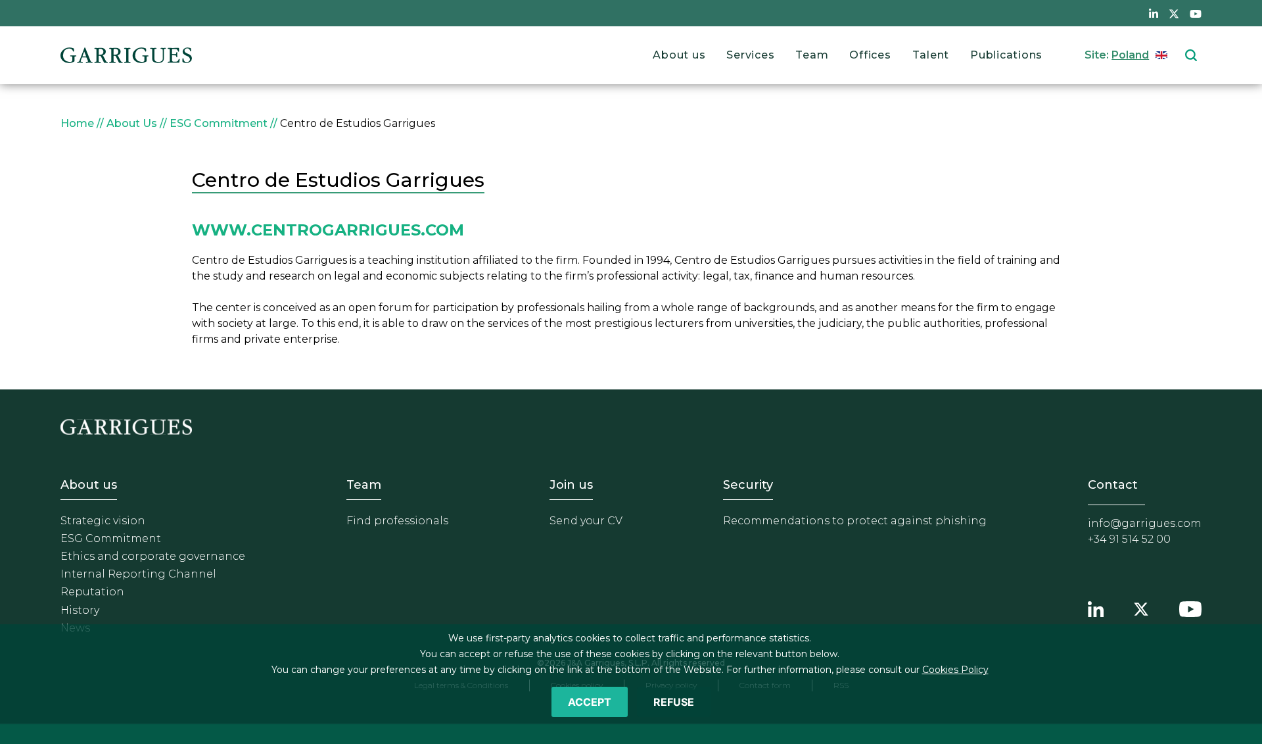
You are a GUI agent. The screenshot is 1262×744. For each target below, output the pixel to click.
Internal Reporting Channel (138, 574)
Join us (571, 485)
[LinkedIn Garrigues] (1096, 608)
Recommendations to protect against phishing (855, 520)
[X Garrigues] (1141, 608)
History (79, 610)
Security (748, 485)
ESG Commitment (219, 123)
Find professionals (397, 520)
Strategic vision (102, 520)
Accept (589, 701)
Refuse (673, 701)
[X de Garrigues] (1174, 13)
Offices (870, 55)
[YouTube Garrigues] (1190, 608)
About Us (131, 123)
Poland (1130, 55)
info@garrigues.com (1145, 523)
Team (811, 55)
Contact (1113, 485)
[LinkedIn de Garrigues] (1153, 13)
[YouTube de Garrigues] (1196, 13)
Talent (931, 55)
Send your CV (585, 520)
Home (77, 123)
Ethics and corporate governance (152, 556)
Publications (1006, 55)
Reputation (92, 591)
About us (679, 55)
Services (750, 55)
